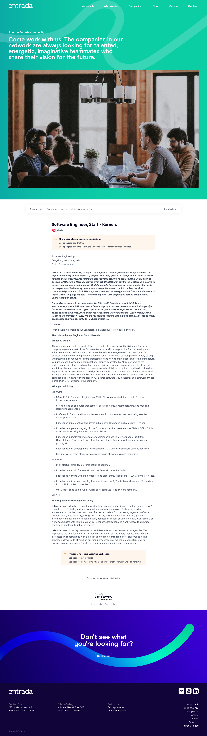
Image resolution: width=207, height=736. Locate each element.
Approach (193, 704)
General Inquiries (117, 710)
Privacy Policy (190, 725)
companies (56, 209)
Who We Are (191, 707)
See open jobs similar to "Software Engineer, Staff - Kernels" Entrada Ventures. (95, 246)
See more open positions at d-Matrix (103, 578)
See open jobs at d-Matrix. (71, 243)
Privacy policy (97, 604)
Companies (192, 711)
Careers (194, 715)
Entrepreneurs (116, 707)
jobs (35, 209)
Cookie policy (110, 604)
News (195, 718)
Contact (194, 722)
